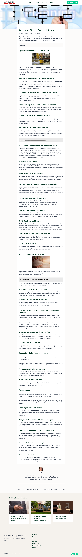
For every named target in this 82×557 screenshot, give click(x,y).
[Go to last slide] (11, 512)
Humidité (34, 541)
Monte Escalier (36, 543)
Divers (51, 2)
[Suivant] (70, 512)
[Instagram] (77, 554)
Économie (44, 2)
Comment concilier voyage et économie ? (54, 488)
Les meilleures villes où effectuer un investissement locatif (40, 518)
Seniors (38, 2)
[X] (74, 554)
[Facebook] (71, 554)
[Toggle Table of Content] (60, 45)
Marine (41, 473)
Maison (34, 539)
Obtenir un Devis (72, 2)
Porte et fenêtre (36, 545)
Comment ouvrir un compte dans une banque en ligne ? (18, 518)
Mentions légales (24, 553)
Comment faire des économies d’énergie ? (28, 488)
